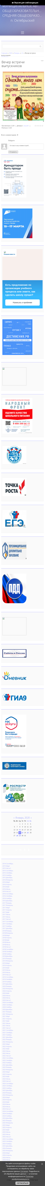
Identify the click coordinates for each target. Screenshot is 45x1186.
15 (20, 830)
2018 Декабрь (7, 956)
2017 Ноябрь (7, 926)
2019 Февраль (7, 961)
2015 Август (6, 868)
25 (28, 833)
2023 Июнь (6, 1079)
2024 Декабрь (7, 1118)
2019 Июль (6, 972)
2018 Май (5, 940)
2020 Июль (6, 998)
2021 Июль (6, 1025)
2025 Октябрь (7, 1141)
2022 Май (5, 1049)
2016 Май (5, 887)
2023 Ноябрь (7, 1088)
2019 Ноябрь (7, 982)
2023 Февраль (7, 1070)
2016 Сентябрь (7, 894)
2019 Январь (7, 958)
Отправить (13, 152)
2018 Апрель (7, 938)
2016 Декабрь (7, 901)
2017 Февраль (7, 905)
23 (22, 833)
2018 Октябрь (7, 951)
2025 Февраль (7, 1123)
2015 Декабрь (7, 877)
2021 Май (5, 1021)
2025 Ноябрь (7, 1144)
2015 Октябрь (7, 873)
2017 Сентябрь (7, 921)
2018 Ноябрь (7, 954)
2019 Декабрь (7, 984)
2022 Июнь (6, 1051)
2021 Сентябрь (7, 1030)
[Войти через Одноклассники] (29, 140)
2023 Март (6, 1072)
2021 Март (6, 1016)
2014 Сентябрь (7, 864)
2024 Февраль (7, 1095)
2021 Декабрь (7, 1037)
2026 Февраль (7, 1150)
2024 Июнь (6, 1104)
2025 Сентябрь (7, 1139)
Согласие (24, 1171)
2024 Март (6, 1097)
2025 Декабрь (7, 1146)
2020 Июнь (6, 995)
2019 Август (6, 975)
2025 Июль (6, 1134)
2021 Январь (7, 1012)
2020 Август (6, 1000)
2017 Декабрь (7, 928)
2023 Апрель (7, 1074)
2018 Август (6, 947)
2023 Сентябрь (7, 1083)
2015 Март (6, 866)
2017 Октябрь (7, 924)
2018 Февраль (7, 933)
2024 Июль (6, 1107)
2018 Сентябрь (7, 949)
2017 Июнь (6, 914)
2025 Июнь (6, 1132)
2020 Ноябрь (7, 1007)
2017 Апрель (7, 910)
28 (17, 835)
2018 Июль (6, 945)
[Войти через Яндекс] (25, 140)
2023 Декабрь (7, 1090)
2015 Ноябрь (7, 875)
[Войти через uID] (17, 140)
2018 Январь (7, 931)
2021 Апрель (7, 1019)
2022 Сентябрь (7, 1058)
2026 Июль (6, 1160)
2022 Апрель (7, 1046)
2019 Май (5, 968)
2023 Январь (7, 1067)
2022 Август (6, 1056)
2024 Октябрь (7, 1113)
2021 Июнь (6, 1023)
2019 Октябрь (7, 979)
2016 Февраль (7, 880)
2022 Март (6, 1044)
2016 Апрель (7, 884)
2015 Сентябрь (7, 871)
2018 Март (6, 935)
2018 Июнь (6, 942)
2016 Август (6, 891)
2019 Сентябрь (7, 977)
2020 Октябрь (7, 1005)
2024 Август (6, 1109)
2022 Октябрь (7, 1060)
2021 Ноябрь (7, 1035)
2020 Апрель (7, 991)
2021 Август (6, 1028)
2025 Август (6, 1137)
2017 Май (5, 912)
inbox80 (26, 126)
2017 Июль (6, 917)
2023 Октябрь (7, 1086)
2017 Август (6, 919)
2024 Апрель (7, 1100)
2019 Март (6, 963)
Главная (4, 53)
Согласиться (22, 1183)
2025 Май (5, 1130)
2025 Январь (7, 1120)
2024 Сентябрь (7, 1111)
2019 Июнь (6, 970)
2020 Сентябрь (7, 1002)
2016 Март (6, 882)
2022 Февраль (7, 1042)
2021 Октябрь (7, 1032)
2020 (10, 53)
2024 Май (5, 1102)
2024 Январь (7, 1093)
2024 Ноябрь (7, 1116)
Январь (17, 53)
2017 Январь (7, 903)
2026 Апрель (7, 1155)
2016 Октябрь (7, 896)
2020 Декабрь (7, 1009)
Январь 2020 (22, 817)
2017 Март (6, 908)
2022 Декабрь (7, 1065)
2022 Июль (6, 1053)
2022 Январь (7, 1039)
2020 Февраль (7, 988)
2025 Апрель (7, 1127)
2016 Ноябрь (7, 898)
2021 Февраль (7, 1014)
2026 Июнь (6, 1157)
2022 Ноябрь (7, 1063)
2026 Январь (7, 1148)
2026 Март (6, 1153)
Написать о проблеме (22, 303)
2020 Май (5, 993)
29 (20, 835)
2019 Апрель (7, 965)
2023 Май (5, 1076)
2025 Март (6, 1125)
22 (22, 53)
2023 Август (6, 1081)
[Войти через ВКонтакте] (21, 140)
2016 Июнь (6, 889)
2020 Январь (7, 986)
